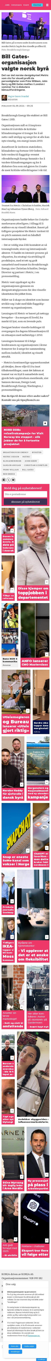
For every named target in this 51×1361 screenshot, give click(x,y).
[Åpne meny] (47, 5)
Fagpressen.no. (34, 1336)
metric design (11, 456)
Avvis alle (14, 1346)
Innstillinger (41, 1359)
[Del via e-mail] (13, 480)
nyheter (37, 452)
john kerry (31, 461)
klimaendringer (12, 461)
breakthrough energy (16, 452)
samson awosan (12, 465)
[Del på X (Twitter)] (8, 480)
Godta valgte (29, 1346)
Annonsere (16, 5)
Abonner (37, 5)
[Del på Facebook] (4, 480)
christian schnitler (35, 465)
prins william (11, 469)
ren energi (9, 474)
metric (26, 456)
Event (26, 5)
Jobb (7, 5)
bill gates (28, 469)
